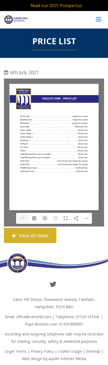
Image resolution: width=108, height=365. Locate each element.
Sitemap (93, 351)
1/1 (22, 218)
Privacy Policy (42, 351)
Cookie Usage (70, 351)
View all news (32, 235)
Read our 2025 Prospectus (56, 5)
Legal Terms (15, 351)
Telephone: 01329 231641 (77, 316)
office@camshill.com (33, 316)
